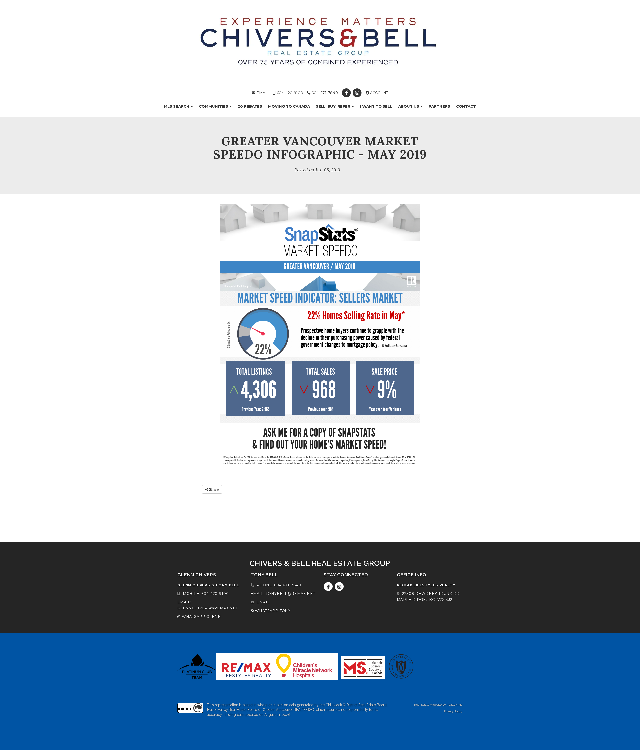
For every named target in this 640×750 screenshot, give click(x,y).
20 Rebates (250, 106)
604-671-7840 (324, 93)
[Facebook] (347, 93)
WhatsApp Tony (272, 611)
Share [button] (213, 489)
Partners (439, 106)
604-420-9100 (289, 93)
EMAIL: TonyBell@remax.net (283, 594)
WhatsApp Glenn (201, 616)
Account (378, 93)
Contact (466, 106)
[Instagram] (357, 93)
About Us (409, 106)
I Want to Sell (376, 106)
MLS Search (177, 106)
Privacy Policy (453, 711)
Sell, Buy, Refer (334, 106)
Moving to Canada (289, 106)
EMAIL (262, 93)
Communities (214, 106)
